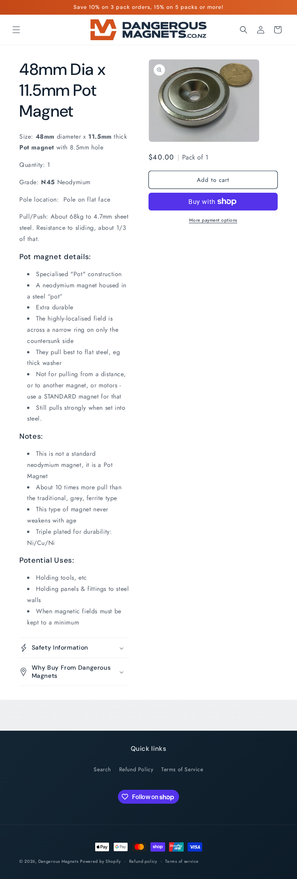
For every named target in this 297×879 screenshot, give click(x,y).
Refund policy (143, 861)
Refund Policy (136, 769)
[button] (16, 29)
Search (102, 769)
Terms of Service (182, 769)
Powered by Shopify (100, 861)
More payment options (213, 220)
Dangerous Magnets (58, 861)
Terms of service (181, 861)
